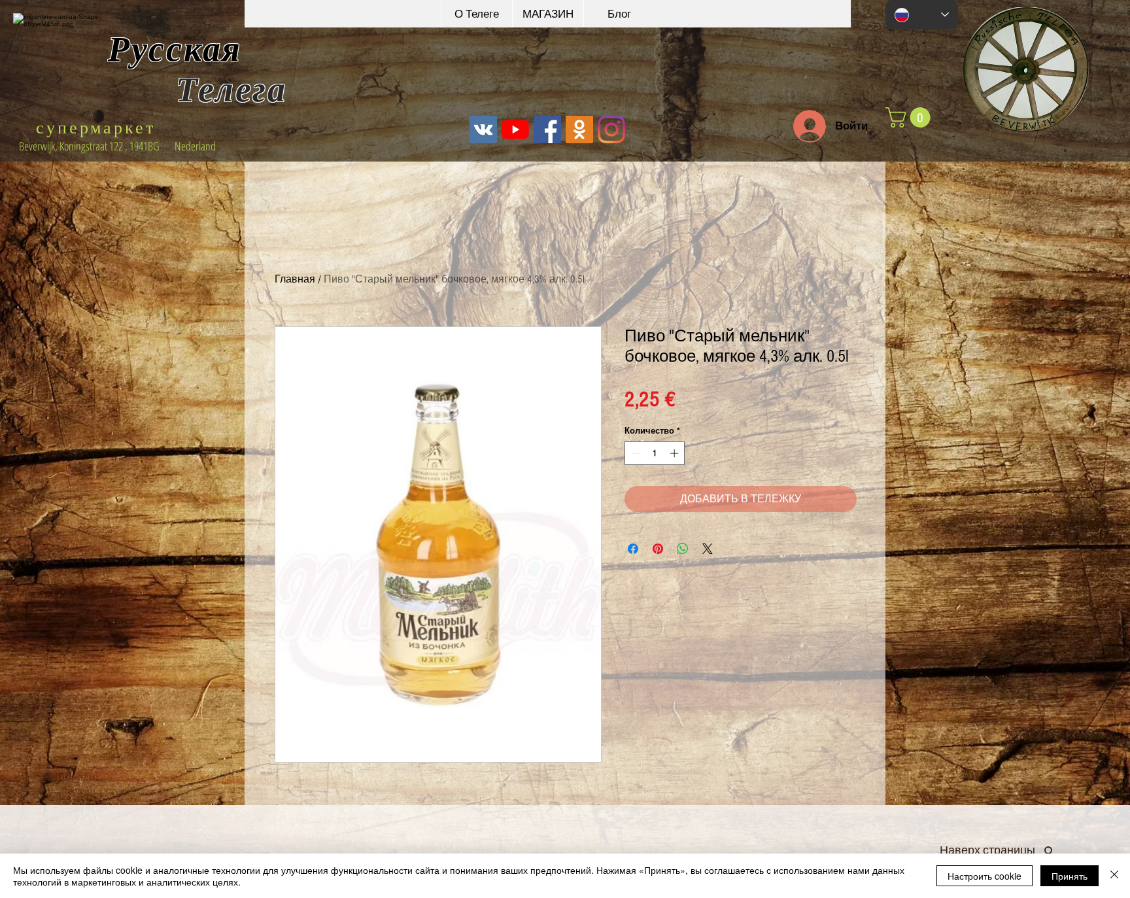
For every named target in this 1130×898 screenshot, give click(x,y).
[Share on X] (707, 549)
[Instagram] (611, 129)
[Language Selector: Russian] (921, 14)
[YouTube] (515, 129)
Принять (1069, 875)
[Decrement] (634, 453)
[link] (910, 117)
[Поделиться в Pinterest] (658, 549)
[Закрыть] (1114, 876)
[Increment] (675, 453)
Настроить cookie (984, 875)
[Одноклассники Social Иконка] (579, 129)
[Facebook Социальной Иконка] (547, 129)
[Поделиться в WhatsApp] (683, 549)
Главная (295, 279)
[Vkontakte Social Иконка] (483, 129)
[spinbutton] (655, 453)
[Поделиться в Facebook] (633, 549)
